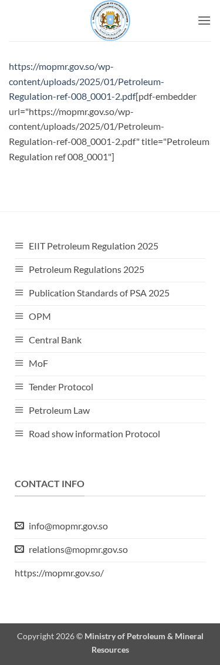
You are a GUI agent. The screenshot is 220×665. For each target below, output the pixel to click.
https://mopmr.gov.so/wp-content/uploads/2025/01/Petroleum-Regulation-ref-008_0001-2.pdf (86, 81)
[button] (204, 20)
